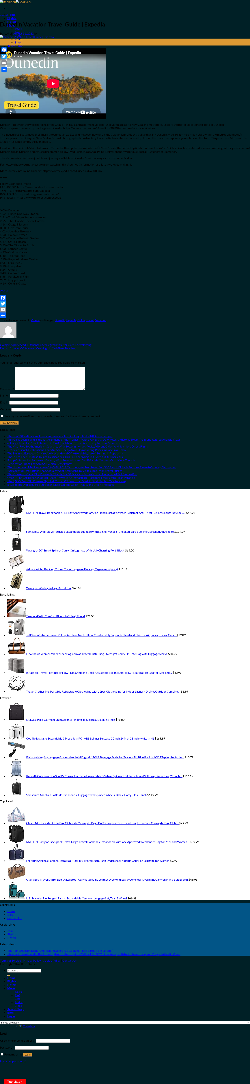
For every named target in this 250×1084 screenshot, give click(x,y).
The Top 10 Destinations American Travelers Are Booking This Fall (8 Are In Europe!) (60, 436)
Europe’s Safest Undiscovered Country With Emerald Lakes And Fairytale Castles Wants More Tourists (71, 460)
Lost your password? (13, 1061)
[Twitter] (125, 304)
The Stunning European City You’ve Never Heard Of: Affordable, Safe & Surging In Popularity (65, 453)
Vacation (100, 320)
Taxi (10, 931)
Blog (10, 914)
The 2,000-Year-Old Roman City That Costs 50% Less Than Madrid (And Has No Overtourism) (66, 481)
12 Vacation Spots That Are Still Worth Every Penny (39, 463)
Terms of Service (10, 960)
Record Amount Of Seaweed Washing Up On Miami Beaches (38, 348)
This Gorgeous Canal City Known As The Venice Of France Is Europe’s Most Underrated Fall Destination (72, 474)
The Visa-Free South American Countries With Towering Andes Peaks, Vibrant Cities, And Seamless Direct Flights (78, 446)
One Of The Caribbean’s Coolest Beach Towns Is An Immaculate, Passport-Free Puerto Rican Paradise (71, 477)
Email (4, 402)
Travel (90, 320)
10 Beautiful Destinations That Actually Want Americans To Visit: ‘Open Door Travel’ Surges (64, 470)
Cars (17, 998)
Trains (19, 39)
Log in (28, 1054)
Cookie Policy (51, 960)
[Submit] (8, 975)
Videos (3, 15)
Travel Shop (15, 46)
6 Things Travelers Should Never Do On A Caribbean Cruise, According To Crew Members (63, 443)
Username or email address (18, 1040)
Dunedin (60, 320)
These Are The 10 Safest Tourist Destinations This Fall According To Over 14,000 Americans (65, 456)
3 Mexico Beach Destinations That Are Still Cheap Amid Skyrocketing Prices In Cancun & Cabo (66, 450)
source (4, 290)
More (11, 988)
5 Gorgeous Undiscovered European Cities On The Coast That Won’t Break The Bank (60, 484)
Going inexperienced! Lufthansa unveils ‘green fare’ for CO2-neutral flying (46, 344)
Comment (7, 389)
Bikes (18, 42)
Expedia (71, 320)
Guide (81, 320)
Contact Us (14, 918)
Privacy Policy (32, 960)
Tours (18, 28)
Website (5, 409)
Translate (29, 1026)
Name (5, 395)
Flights (11, 18)
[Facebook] (125, 298)
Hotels (11, 937)
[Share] (125, 315)
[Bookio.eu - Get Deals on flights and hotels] (15, 1)
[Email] (125, 309)
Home (11, 14)
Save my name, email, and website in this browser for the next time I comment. (52, 416)
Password (7, 1047)
